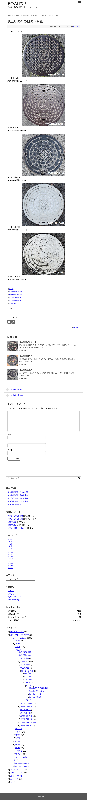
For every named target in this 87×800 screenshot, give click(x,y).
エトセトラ (14, 779)
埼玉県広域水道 (26, 719)
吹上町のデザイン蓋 (27, 342)
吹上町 (75, 27)
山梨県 (17, 741)
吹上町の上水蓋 (25, 370)
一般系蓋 (18, 751)
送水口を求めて (16, 776)
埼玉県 (18, 650)
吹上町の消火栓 (25, 356)
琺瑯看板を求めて (17, 632)
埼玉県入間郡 (25, 665)
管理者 (75, 327)
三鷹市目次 (12, 522)
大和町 (28, 700)
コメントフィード (14, 597)
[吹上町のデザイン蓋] (12, 346)
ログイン (11, 591)
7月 (10, 544)
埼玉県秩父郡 (25, 710)
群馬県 (17, 738)
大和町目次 (28, 679)
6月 (10, 546)
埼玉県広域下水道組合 (28, 722)
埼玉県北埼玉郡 (26, 707)
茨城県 (17, 735)
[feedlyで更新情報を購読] (9, 322)
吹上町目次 (12, 304)
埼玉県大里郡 (25, 668)
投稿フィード (13, 594)
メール (10, 442)
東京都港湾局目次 (14, 504)
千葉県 (17, 732)
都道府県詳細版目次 (15, 292)
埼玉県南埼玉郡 (26, 716)
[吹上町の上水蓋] (12, 374)
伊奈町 (28, 682)
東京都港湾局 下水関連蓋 (18, 501)
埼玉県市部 (24, 661)
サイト (10, 450)
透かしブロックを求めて (19, 635)
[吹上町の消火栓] (12, 360)
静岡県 (17, 745)
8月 (10, 542)
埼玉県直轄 (24, 658)
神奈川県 (18, 729)
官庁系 (17, 748)
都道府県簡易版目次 (15, 295)
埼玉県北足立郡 (27, 671)
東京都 (17, 647)
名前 (9, 434)
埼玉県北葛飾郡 (26, 703)
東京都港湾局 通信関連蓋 (18, 495)
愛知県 (17, 640)
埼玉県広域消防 (26, 726)
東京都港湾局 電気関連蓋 (18, 498)
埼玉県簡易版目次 (15, 301)
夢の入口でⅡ (17, 3)
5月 (10, 548)
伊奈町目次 (28, 673)
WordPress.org (13, 600)
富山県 (17, 643)
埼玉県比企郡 (25, 713)
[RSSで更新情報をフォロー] (13, 322)
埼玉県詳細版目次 (15, 297)
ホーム (11, 289)
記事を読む (23, 350)
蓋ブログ (18, 754)
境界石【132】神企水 (16, 528)
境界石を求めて (16, 769)
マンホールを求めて (18, 638)
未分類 (12, 782)
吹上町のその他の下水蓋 (38, 688)
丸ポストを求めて (17, 773)
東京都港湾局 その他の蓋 (18, 492)
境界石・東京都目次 (15, 516)
